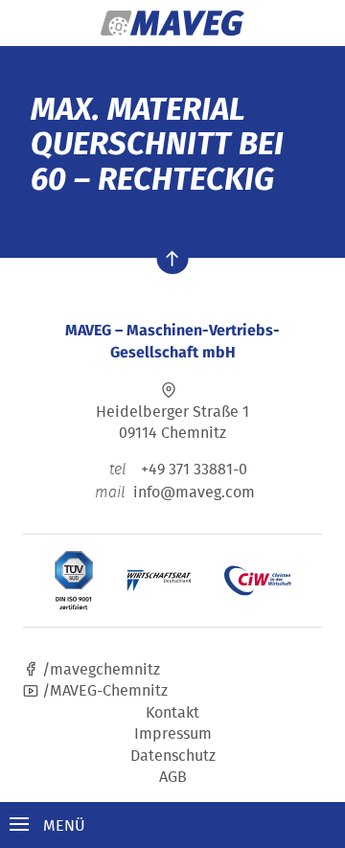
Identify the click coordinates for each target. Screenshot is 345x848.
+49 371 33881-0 (178, 468)
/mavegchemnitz (99, 668)
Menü (62, 825)
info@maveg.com (194, 491)
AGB (173, 776)
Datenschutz (173, 755)
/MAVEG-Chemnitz (103, 689)
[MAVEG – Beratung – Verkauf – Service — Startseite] (172, 23)
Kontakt (172, 711)
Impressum (173, 733)
